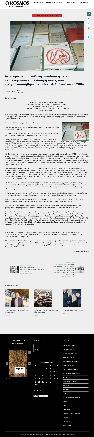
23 (46, 378)
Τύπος (64, 405)
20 (35, 378)
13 (35, 375)
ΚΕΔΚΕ (71, 90)
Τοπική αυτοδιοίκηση (47, 15)
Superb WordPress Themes (66, 434)
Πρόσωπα (66, 389)
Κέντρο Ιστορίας (71, 2)
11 (54, 372)
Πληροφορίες (38, 2)
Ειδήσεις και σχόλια (69, 345)
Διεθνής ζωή (66, 422)
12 (57, 372)
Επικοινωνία (83, 2)
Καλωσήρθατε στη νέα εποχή (73, 310)
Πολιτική (65, 377)
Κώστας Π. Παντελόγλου (54, 2)
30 (46, 382)
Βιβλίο (65, 401)
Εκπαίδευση (66, 409)
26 (57, 378)
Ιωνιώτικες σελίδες (69, 365)
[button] (7, 363)
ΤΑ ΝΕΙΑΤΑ (29, 93)
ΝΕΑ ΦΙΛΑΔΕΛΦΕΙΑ (80, 90)
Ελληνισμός (66, 418)
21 (39, 378)
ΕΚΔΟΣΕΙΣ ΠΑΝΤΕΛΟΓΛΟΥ (34, 90)
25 (54, 378)
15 (43, 375)
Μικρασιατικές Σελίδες (70, 353)
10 (50, 372)
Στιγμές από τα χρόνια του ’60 (71, 397)
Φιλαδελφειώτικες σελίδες (71, 361)
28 (39, 382)
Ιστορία (65, 393)
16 (46, 375)
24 (50, 378)
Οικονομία (66, 385)
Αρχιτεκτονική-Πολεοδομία (71, 373)
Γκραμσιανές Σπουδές (69, 381)
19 (57, 375)
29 (43, 382)
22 (43, 378)
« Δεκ (35, 384)
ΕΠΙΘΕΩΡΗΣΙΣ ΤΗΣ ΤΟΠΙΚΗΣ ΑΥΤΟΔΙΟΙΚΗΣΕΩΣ (55, 90)
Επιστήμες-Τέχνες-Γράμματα (71, 414)
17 (50, 375)
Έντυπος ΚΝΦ (67, 426)
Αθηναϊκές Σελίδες (68, 357)
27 (35, 382)
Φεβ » (39, 384)
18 (54, 375)
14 (39, 375)
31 (50, 382)
